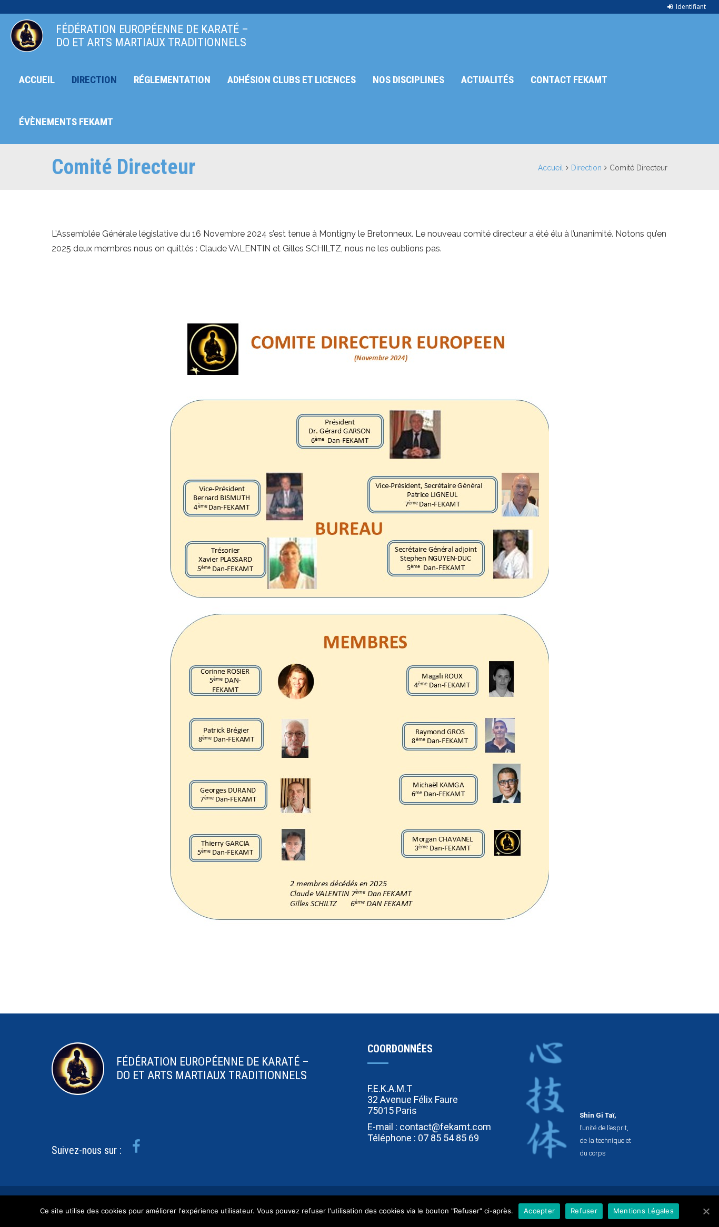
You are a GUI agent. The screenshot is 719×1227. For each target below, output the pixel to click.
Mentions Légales (643, 1210)
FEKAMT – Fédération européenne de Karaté (27, 35)
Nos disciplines (408, 80)
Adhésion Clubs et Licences (291, 80)
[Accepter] (706, 1211)
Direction (94, 80)
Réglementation (172, 80)
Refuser (584, 1210)
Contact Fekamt (569, 80)
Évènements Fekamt (66, 122)
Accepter (539, 1210)
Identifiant (691, 6)
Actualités (487, 80)
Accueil (37, 80)
